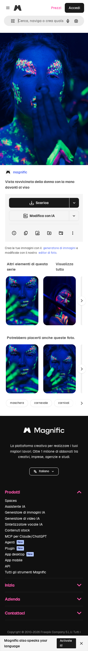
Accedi (74, 8)
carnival (63, 403)
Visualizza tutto (64, 267)
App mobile (13, 560)
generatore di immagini (59, 248)
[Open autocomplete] (11, 21)
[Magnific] (44, 431)
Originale (32, 42)
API (7, 566)
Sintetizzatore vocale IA (24, 524)
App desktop (19, 554)
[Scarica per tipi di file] (74, 203)
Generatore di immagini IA (25, 512)
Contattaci (15, 612)
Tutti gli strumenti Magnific (25, 572)
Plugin (14, 548)
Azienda (12, 599)
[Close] (81, 643)
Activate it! (66, 643)
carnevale (41, 403)
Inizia (9, 585)
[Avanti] (81, 300)
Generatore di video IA (22, 518)
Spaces (11, 500)
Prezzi (56, 8)
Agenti (14, 542)
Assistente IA (15, 506)
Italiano (44, 471)
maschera (17, 403)
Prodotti (12, 491)
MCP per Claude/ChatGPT (26, 536)
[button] (44, 471)
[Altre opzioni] (72, 233)
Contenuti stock (17, 530)
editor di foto (47, 253)
